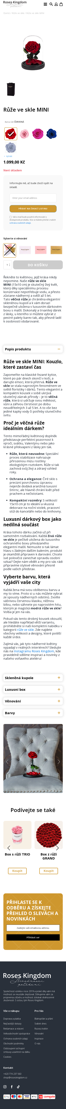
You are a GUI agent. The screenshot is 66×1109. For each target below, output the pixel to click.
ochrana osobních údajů (20, 223)
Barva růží (9, 122)
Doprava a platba (12, 1018)
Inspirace (39, 1038)
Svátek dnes (41, 1023)
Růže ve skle (18, 13)
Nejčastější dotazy (12, 1023)
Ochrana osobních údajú (15, 1038)
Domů (6, 13)
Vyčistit (9, 156)
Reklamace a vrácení (13, 1028)
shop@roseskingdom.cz (15, 1077)
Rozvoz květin (41, 1028)
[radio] (11, 134)
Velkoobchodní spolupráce (16, 1033)
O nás (37, 1043)
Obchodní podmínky (13, 1043)
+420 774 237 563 (12, 1073)
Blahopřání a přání (44, 1018)
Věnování (39, 1033)
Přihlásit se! (33, 937)
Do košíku (38, 265)
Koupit (17, 871)
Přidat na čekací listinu (33, 208)
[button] (7, 761)
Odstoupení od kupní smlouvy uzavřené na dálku (16, 1050)
